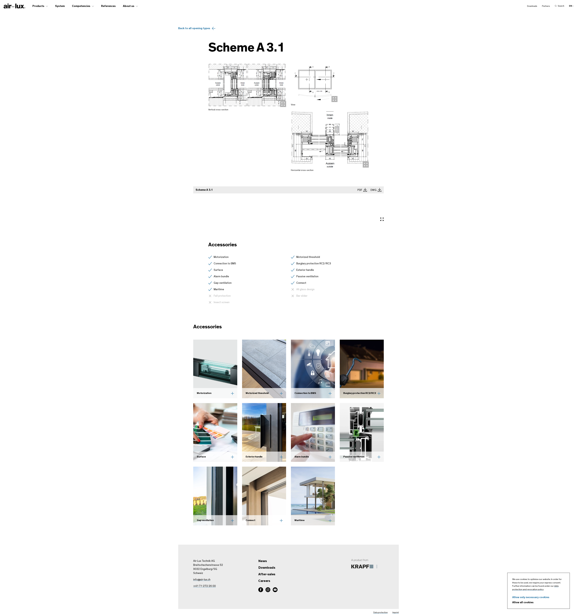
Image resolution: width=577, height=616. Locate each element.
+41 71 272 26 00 (204, 586)
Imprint (395, 612)
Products (38, 6)
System (60, 6)
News (262, 561)
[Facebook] (260, 589)
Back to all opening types (194, 28)
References (108, 6)
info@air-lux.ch (201, 579)
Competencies (81, 6)
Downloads (532, 6)
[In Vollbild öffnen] (382, 219)
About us (128, 6)
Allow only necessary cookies (530, 597)
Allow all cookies (523, 602)
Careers (264, 580)
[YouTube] (275, 589)
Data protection (380, 612)
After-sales (266, 574)
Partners (546, 6)
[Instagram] (268, 589)
